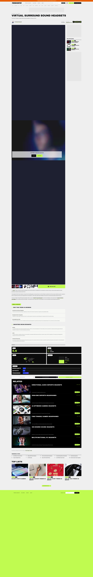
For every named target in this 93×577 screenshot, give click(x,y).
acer (71, 22)
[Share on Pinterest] (80, 22)
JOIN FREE (39, 155)
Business (36, 5)
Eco (39, 5)
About (31, 492)
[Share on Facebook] (77, 22)
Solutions (23, 492)
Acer (14, 290)
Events (27, 492)
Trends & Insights (17, 492)
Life (23, 5)
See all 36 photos (16, 304)
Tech (21, 5)
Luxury (45, 5)
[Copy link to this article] (73, 22)
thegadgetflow (68, 22)
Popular (16, 5)
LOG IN (34, 155)
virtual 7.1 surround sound (37, 297)
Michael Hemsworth (19, 21)
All (12, 5)
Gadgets (19, 13)
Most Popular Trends (28, 450)
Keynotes (56, 5)
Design (30, 5)
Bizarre (52, 5)
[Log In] (67, 3)
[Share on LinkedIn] (75, 22)
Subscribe (77, 492)
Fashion (49, 5)
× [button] (80, 0)
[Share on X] (79, 22)
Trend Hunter (13, 13)
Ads (33, 5)
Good (42, 5)
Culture (27, 5)
